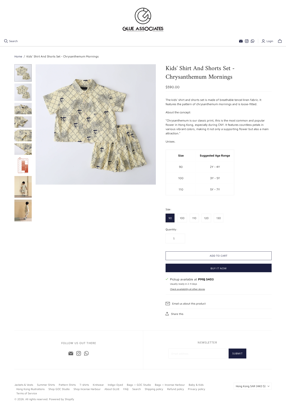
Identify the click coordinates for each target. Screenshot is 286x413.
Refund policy (175, 389)
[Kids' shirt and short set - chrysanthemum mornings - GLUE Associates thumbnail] (23, 73)
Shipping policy (154, 389)
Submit (237, 353)
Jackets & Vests (23, 384)
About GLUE (111, 389)
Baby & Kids (196, 384)
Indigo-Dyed (115, 384)
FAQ (125, 389)
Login (270, 41)
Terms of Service (26, 393)
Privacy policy (196, 389)
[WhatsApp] (252, 41)
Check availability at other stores (187, 289)
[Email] (241, 41)
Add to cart (218, 255)
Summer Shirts (46, 384)
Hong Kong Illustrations (30, 389)
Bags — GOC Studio (139, 384)
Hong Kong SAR (251, 386)
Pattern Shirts (67, 384)
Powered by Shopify (61, 399)
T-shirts (84, 384)
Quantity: (171, 229)
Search (13, 41)
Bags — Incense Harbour (170, 384)
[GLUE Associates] (143, 19)
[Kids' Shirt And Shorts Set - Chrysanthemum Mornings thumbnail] (23, 187)
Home (18, 56)
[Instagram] (246, 41)
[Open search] (6, 41)
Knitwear (98, 384)
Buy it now (219, 268)
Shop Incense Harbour (87, 389)
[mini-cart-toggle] (280, 41)
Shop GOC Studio (59, 389)
